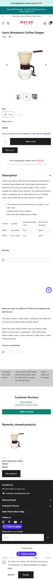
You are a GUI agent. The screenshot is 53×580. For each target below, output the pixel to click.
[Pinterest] (9, 522)
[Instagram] (3, 522)
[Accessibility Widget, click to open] (49, 290)
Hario (4, 37)
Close (50, 10)
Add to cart (30, 141)
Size (4, 109)
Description (9, 175)
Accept (26, 575)
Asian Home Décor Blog (13, 511)
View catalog (3, 23)
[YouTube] (15, 522)
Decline (11, 575)
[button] (3, 16)
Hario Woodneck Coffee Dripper (12, 462)
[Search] (8, 23)
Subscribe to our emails (12, 532)
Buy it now (10, 150)
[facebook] (21, 522)
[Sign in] (44, 23)
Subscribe (48, 537)
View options (11, 474)
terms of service (30, 565)
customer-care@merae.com (18, 493)
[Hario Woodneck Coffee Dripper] (15, 441)
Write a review (26, 412)
